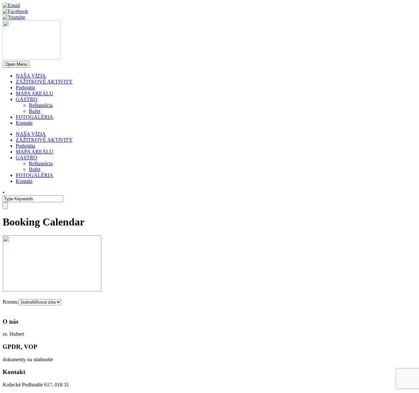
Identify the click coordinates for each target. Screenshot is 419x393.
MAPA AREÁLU (34, 93)
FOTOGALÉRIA (34, 117)
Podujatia (25, 87)
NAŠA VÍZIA (31, 76)
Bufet (34, 111)
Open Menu (16, 64)
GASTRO (26, 99)
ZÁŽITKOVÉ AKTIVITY (44, 81)
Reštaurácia (41, 105)
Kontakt (24, 123)
